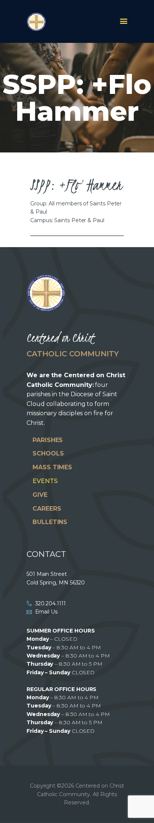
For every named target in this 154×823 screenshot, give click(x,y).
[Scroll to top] (141, 805)
